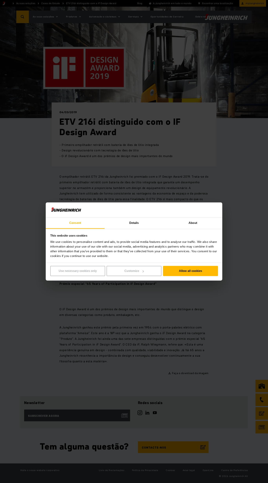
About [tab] (193, 222)
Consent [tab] (75, 222)
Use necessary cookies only (78, 271)
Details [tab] (134, 222)
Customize (131, 271)
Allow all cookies (190, 271)
